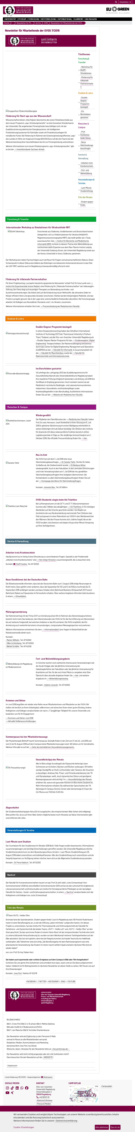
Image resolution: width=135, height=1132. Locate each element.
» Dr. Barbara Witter (77, 465)
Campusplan (107, 1086)
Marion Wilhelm (13, 640)
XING (63, 981)
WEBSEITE (48, 1057)
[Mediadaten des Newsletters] (69, 1049)
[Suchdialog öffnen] (116, 2)
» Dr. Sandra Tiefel (67, 462)
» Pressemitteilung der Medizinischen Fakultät (60, 306)
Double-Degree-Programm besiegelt (84, 102)
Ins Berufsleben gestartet (85, 114)
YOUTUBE (71, 981)
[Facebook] (26, 1088)
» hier (84, 438)
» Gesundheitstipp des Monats (79, 779)
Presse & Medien (44, 1103)
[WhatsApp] (22, 1088)
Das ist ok (115, 1127)
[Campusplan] (84, 1103)
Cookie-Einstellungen (23, 1127)
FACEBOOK (31, 981)
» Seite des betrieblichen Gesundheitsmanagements (52, 747)
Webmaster (48, 1077)
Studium (22, 19)
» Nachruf (69, 892)
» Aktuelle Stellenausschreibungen (21, 721)
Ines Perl (17, 973)
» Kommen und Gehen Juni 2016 (20, 718)
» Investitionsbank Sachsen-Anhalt (29, 149)
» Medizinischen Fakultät (77, 419)
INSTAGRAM (53, 981)
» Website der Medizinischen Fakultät (67, 394)
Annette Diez (49, 487)
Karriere (78, 19)
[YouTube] (7, 1092)
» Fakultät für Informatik (62, 350)
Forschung (33, 19)
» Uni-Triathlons (75, 506)
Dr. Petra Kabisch (21, 862)
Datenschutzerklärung (66, 1121)
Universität (10, 19)
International (65, 19)
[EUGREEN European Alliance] (119, 14)
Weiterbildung (48, 19)
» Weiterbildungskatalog (58, 678)
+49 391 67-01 (44, 1097)
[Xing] (12, 1092)
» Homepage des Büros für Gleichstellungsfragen (60, 481)
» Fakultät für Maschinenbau (52, 353)
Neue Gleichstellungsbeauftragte (86, 145)
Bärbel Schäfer (13, 646)
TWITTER (42, 981)
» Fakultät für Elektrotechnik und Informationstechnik (60, 355)
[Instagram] (7, 1088)
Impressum (12, 1065)
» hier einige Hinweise (47, 559)
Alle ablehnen (101, 1127)
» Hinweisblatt (20, 596)
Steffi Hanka (21, 564)
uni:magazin (91, 19)
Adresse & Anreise (44, 1100)
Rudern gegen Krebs (86, 203)
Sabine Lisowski (51, 685)
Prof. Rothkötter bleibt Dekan (85, 135)
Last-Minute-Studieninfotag (86, 189)
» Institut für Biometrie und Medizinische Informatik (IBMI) (63, 242)
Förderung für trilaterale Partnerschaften (86, 82)
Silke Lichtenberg (14, 643)
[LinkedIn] (17, 1088)
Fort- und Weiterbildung (86, 172)
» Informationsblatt (51, 629)
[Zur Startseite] (18, 11)
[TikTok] (12, 1088)
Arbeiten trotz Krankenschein (86, 164)
